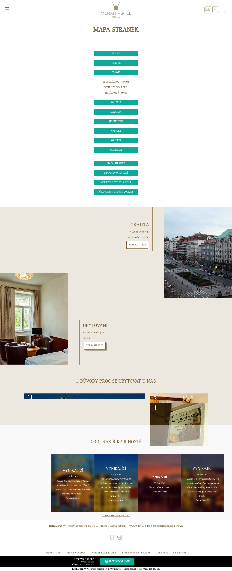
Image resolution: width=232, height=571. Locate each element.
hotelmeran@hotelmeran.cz (168, 526)
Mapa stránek (116, 163)
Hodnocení (116, 121)
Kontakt (116, 140)
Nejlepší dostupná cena (116, 182)
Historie (116, 63)
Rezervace (116, 150)
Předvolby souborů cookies (116, 192)
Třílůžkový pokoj (116, 93)
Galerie (116, 102)
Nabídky (116, 131)
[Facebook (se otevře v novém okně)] (215, 9)
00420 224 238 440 (140, 526)
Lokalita (116, 112)
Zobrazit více (94, 345)
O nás (116, 53)
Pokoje (116, 72)
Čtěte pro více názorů (116, 516)
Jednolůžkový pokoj (116, 82)
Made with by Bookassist (171, 553)
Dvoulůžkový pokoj (116, 87)
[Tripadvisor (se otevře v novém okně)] (207, 9)
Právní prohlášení (116, 173)
